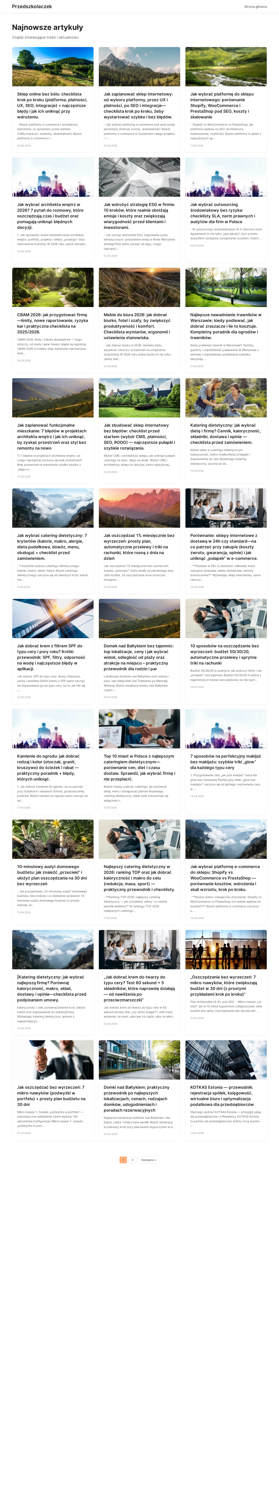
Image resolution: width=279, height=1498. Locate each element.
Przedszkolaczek (32, 6)
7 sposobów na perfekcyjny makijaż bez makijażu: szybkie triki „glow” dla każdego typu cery (225, 762)
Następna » (148, 1160)
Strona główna (255, 6)
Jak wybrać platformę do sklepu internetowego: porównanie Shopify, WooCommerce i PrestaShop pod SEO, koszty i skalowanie (222, 105)
